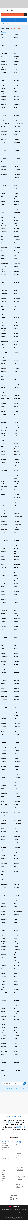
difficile (6, 1127)
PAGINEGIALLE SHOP (21, 1208)
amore (22, 1129)
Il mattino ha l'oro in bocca (20, 1176)
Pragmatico (18, 1149)
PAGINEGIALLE (13, 1208)
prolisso (21, 1122)
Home (2, 23)
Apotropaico (5, 1158)
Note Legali (11, 1212)
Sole (3, 1168)
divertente (9, 1124)
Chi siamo (5, 1212)
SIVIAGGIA (24, 1209)
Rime (7, 23)
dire (5, 1120)
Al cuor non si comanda (19, 1187)
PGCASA (4, 1209)
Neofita (4, 1154)
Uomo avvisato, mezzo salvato (19, 1170)
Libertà (17, 1144)
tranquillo (21, 1124)
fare (14, 1129)
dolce (16, 1122)
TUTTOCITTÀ (15, 1209)
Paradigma (18, 1155)
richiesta (17, 1120)
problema (8, 1122)
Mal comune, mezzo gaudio (19, 1180)
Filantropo (5, 1145)
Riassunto (18, 1153)
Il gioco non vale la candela (20, 1183)
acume (20, 1126)
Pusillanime (5, 1149)
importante (11, 1120)
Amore (4, 1174)
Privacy (16, 1212)
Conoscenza (19, 1151)
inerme (3, 1129)
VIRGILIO (8, 1208)
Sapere (9, 10)
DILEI (20, 1209)
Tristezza (18, 1159)
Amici (3, 1178)
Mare (3, 1172)
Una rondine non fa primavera (20, 1173)
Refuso (4, 1152)
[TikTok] (14, 1198)
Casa (3, 1170)
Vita (3, 1166)
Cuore (3, 1176)
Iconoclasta (5, 1156)
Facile (17, 1147)
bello (17, 1129)
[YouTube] (17, 1198)
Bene (3, 1180)
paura (14, 1131)
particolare (9, 1129)
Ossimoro (4, 1143)
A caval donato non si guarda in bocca (21, 1190)
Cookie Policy (21, 1212)
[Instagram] (10, 1198)
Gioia (17, 1157)
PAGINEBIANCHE (9, 1209)
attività (22, 1120)
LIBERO (4, 1208)
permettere (12, 1127)
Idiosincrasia (5, 1147)
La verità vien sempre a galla (19, 1166)
